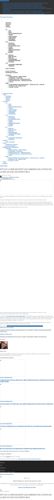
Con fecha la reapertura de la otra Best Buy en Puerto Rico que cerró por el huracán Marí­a (25, 426)
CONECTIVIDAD (3, 166)
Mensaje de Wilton (31, 487)
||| (13, 179)
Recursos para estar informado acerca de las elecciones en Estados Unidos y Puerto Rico (25, 3)
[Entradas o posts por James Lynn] (1, 177)
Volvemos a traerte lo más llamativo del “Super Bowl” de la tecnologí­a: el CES (22, 5)
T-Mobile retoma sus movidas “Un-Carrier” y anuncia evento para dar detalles (22, 11)
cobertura (24, 326)
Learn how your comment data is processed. (29, 459)
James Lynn (5, 177)
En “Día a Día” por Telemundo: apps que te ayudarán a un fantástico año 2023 (22, 4)
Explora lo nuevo (22, 487)
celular (19, 326)
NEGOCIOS (9, 377)
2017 (8, 326)
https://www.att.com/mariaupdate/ (16, 316)
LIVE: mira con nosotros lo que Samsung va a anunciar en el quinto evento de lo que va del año (27, 12)
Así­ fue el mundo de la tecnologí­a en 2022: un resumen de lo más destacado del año (24, 7)
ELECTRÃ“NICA (3, 423)
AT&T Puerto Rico (13, 326)
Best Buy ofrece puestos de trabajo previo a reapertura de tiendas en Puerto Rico (22, 448)
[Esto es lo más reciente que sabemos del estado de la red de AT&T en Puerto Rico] (26, 194)
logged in (8, 456)
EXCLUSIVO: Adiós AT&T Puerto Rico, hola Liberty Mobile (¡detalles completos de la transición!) (26, 404)
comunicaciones (31, 326)
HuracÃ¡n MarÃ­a (39, 326)
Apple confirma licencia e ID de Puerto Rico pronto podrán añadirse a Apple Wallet (24, 13)
